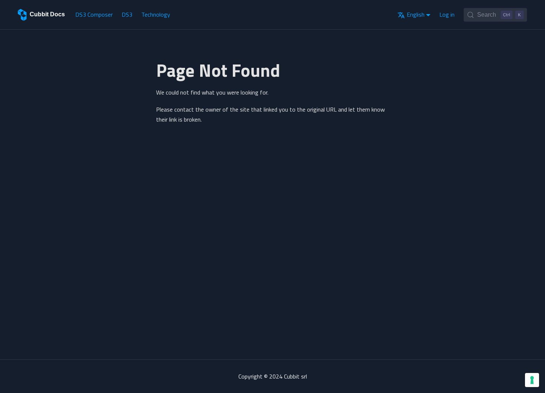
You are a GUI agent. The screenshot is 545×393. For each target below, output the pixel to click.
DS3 (127, 14)
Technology (155, 14)
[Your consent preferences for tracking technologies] (532, 380)
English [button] (416, 14)
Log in (447, 14)
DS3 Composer (94, 14)
